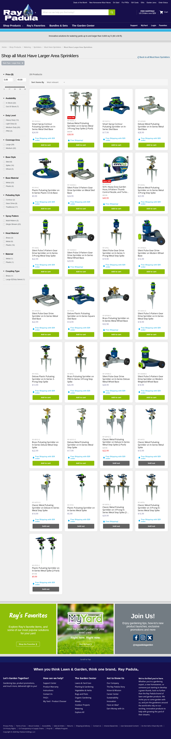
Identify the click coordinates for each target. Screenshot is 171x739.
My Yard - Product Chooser (54, 701)
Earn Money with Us (115, 708)
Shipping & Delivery (83, 726)
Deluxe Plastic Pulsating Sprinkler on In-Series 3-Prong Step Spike (43, 379)
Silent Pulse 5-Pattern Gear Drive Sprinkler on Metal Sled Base (81, 190)
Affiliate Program (61, 728)
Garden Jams (151, 3)
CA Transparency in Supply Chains (31, 728)
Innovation (111, 701)
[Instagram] (143, 637)
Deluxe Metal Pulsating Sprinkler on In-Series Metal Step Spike (80, 445)
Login (153, 25)
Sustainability (112, 697)
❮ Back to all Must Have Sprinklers (153, 57)
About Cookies (33, 726)
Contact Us (47, 694)
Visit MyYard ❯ (85, 644)
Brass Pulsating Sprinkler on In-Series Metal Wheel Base (116, 319)
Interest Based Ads (111, 726)
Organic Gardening (83, 697)
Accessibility (46, 726)
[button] (8, 74)
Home (4, 47)
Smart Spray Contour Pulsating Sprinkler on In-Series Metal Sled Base (44, 127)
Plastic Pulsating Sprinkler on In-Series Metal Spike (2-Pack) (45, 569)
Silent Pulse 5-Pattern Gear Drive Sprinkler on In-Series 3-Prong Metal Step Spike (45, 253)
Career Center (113, 694)
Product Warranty (50, 686)
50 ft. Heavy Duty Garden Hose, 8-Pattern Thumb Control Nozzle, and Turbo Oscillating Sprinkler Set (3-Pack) (115, 192)
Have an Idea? (113, 705)
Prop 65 (49, 728)
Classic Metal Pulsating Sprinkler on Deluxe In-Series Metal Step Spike (45, 508)
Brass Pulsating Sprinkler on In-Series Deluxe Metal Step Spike (45, 445)
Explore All (79, 712)
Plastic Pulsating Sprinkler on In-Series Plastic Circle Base (45, 191)
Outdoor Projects (82, 705)
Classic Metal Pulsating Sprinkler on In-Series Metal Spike (151, 445)
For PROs (125, 3)
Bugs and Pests (81, 694)
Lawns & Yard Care (83, 683)
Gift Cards (135, 3)
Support (133, 25)
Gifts (142, 3)
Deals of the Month (80, 3)
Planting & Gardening (84, 686)
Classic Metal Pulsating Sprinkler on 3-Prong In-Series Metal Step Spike (149, 508)
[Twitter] (150, 637)
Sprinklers (37, 47)
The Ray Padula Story (116, 686)
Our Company (113, 683)
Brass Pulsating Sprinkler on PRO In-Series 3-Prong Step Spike (80, 379)
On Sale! (116, 3)
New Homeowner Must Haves (100, 3)
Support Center (49, 683)
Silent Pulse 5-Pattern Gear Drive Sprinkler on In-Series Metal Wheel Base (80, 255)
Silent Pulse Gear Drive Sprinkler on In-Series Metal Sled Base (45, 316)
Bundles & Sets (58, 25)
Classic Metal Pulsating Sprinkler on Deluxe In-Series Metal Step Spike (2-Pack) (116, 442)
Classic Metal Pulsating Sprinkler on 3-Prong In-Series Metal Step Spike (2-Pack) (115, 511)
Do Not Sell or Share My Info (151, 726)
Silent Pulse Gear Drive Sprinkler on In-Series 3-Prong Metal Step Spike (114, 253)
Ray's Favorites (36, 25)
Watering (27, 47)
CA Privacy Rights (9, 728)
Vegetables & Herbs (83, 690)
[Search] (112, 12)
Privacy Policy (8, 726)
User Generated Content (130, 726)
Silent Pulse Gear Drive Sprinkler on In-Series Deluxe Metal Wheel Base (116, 379)
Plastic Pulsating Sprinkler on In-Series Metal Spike (81, 509)
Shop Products (12, 25)
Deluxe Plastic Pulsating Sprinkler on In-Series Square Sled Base (81, 316)
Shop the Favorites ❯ (28, 644)
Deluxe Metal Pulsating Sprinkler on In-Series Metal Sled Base (151, 127)
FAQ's (45, 697)
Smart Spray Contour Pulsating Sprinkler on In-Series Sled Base (114, 127)
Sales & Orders (59, 726)
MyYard (144, 25)
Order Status (163, 3)
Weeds (78, 701)
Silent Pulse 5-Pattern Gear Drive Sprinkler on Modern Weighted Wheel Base (150, 379)
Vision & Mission (114, 690)
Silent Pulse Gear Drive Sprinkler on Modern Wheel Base (151, 253)
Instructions (48, 690)
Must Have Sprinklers (52, 47)
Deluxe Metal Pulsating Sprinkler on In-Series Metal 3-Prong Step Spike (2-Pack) (80, 126)
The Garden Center (83, 25)
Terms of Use (21, 726)
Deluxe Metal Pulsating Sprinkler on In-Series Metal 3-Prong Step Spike (151, 190)
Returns (70, 726)
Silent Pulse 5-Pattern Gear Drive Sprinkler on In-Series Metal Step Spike (150, 316)
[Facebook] (136, 637)
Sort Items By (37, 82)
